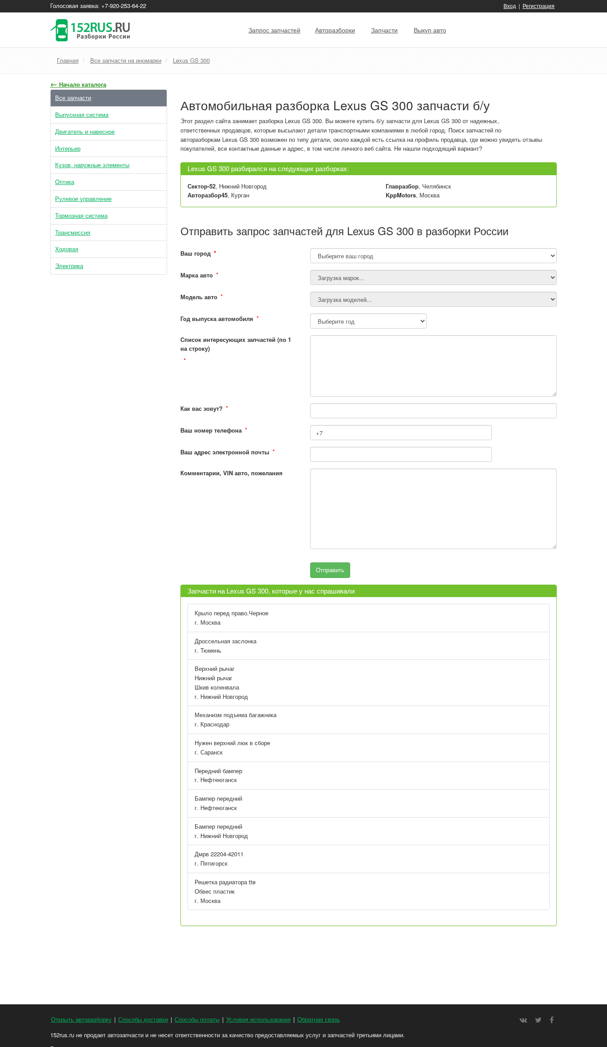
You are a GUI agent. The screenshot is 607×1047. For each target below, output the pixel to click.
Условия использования (258, 1019)
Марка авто (196, 275)
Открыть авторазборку (81, 1019)
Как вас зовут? (201, 408)
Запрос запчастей (274, 29)
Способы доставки (143, 1019)
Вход (509, 5)
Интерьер (67, 148)
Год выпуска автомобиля (216, 318)
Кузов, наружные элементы (92, 164)
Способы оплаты (197, 1019)
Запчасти (384, 29)
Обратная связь (318, 1019)
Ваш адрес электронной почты (224, 452)
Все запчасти (73, 97)
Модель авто (198, 297)
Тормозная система (81, 215)
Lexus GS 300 (191, 60)
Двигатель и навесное (85, 131)
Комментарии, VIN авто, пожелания (231, 473)
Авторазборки (335, 29)
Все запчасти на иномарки (125, 60)
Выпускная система (81, 114)
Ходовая (66, 249)
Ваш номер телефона (211, 430)
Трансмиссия (72, 232)
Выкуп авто (430, 29)
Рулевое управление (83, 198)
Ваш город (198, 253)
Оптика (64, 181)
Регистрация (539, 5)
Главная (68, 60)
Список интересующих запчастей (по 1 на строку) (235, 344)
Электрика (69, 265)
